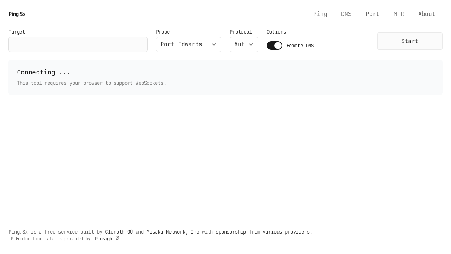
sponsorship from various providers (263, 232)
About (426, 14)
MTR (399, 14)
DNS (346, 14)
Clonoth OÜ (118, 232)
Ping (320, 14)
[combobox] (188, 44)
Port (372, 14)
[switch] (274, 45)
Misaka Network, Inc (173, 232)
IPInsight (104, 238)
